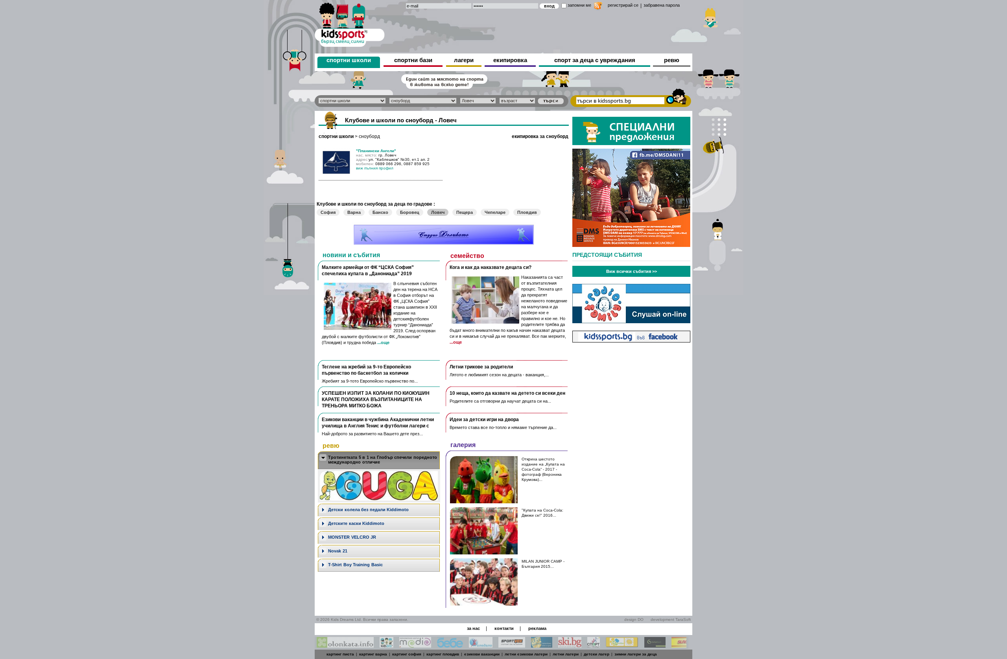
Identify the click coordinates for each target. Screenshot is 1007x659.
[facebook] (631, 340)
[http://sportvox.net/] (511, 645)
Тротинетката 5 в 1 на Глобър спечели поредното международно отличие (382, 459)
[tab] (379, 460)
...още (383, 342)
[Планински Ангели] (336, 174)
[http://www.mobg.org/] (622, 645)
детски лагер (596, 654)
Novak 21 (337, 551)
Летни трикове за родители (481, 367)
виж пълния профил (374, 168)
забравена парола (662, 5)
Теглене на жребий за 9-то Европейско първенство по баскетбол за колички (366, 370)
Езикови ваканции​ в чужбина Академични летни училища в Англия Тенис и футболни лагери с (378, 423)
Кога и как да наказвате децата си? (490, 267)
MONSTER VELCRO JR (352, 537)
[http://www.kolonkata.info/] (345, 645)
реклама (537, 628)
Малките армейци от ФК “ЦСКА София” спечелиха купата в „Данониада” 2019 (368, 270)
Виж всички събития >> (631, 271)
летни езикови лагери (526, 654)
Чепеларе (495, 212)
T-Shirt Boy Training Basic (355, 564)
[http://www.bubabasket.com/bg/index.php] (541, 645)
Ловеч (437, 212)
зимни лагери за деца (635, 654)
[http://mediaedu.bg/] (415, 645)
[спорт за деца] (350, 23)
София (328, 212)
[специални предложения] (631, 143)
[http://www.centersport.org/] (655, 645)
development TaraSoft (671, 619)
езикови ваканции (482, 654)
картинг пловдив (442, 654)
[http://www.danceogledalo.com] (480, 645)
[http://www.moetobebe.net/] (450, 645)
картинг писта (340, 654)
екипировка (510, 60)
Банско (380, 212)
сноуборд (369, 136)
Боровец (409, 212)
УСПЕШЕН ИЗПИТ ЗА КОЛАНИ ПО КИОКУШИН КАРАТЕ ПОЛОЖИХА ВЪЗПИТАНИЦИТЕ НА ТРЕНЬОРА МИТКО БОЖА (376, 399)
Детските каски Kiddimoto (356, 523)
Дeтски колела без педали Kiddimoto (368, 509)
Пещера (464, 212)
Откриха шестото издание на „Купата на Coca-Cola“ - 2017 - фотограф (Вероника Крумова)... (543, 469)
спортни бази (413, 60)
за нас (473, 628)
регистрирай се (623, 5)
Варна (354, 212)
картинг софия (406, 654)
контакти (504, 628)
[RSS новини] (598, 7)
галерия (463, 445)
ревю (671, 60)
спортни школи (348, 60)
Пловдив (527, 212)
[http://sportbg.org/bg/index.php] (593, 645)
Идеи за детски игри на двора (484, 419)
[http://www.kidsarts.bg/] (386, 645)
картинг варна (373, 654)
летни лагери (566, 654)
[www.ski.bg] (569, 645)
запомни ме (579, 5)
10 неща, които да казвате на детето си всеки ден (507, 393)
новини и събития (351, 255)
